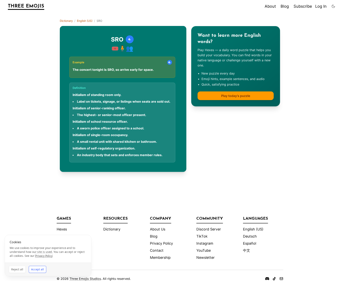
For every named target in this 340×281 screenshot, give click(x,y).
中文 (246, 250)
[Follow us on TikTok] (274, 279)
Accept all (37, 269)
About (270, 6)
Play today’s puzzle (235, 96)
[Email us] (281, 279)
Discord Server (208, 229)
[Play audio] (130, 39)
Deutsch (250, 236)
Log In (321, 6)
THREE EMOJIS (26, 6)
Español (249, 243)
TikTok (202, 236)
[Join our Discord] (267, 279)
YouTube (203, 250)
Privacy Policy (161, 243)
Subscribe (303, 6)
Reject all (17, 269)
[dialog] (48, 255)
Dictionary (66, 20)
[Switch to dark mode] (333, 6)
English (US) (84, 20)
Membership (160, 257)
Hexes (62, 229)
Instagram (204, 243)
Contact (157, 250)
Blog (285, 6)
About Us (157, 229)
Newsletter (205, 257)
